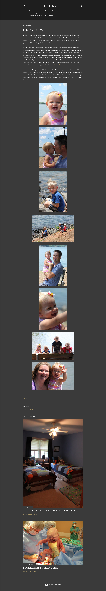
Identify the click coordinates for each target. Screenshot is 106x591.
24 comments (32, 514)
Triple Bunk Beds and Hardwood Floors (50, 510)
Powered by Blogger (55, 584)
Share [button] (25, 398)
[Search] (81, 6)
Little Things (43, 6)
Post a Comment (29, 409)
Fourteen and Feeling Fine (40, 567)
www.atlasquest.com (56, 65)
